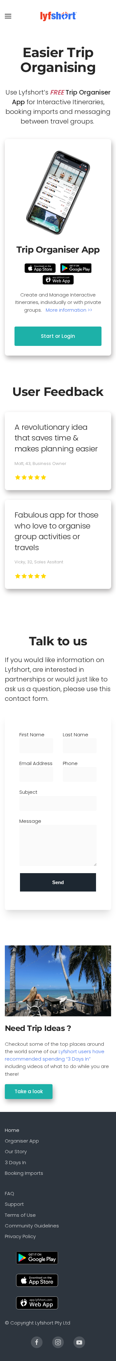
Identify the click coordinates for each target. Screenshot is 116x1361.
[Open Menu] (8, 16)
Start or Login (58, 336)
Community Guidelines (32, 1225)
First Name (31, 734)
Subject (28, 792)
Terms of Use (20, 1215)
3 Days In (15, 1162)
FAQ (9, 1193)
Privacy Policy (20, 1236)
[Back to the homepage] (58, 16)
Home (12, 1130)
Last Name (75, 734)
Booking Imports (24, 1173)
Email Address (36, 763)
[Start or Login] (58, 192)
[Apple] (37, 1279)
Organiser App (22, 1140)
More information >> (69, 310)
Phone (70, 763)
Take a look (29, 1091)
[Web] (37, 1302)
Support (14, 1204)
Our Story (16, 1151)
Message (30, 821)
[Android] (37, 1257)
